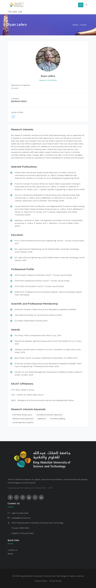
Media (10, 554)
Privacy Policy (41, 581)
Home (75, 25)
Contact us (12, 550)
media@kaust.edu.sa (20, 518)
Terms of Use (55, 581)
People (83, 25)
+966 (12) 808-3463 (19, 513)
